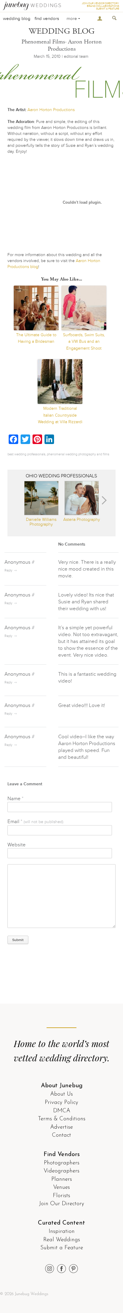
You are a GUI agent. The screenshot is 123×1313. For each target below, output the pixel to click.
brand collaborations (103, 6)
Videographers (61, 1171)
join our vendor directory (100, 3)
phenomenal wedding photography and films (78, 454)
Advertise (61, 1127)
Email (35, 821)
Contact (61, 1135)
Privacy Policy (61, 1102)
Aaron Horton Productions (51, 109)
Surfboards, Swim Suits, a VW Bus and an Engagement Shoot (84, 341)
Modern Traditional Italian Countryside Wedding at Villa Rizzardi (60, 415)
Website (16, 845)
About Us (61, 1094)
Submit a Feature (61, 1248)
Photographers (61, 1163)
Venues (61, 1187)
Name (15, 798)
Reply (8, 570)
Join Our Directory (61, 1204)
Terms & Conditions (61, 1119)
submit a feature (107, 8)
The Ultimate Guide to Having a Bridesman (36, 338)
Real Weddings (61, 1240)
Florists (61, 1196)
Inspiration (62, 1231)
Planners (61, 1179)
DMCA (61, 1111)
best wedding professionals (26, 454)
